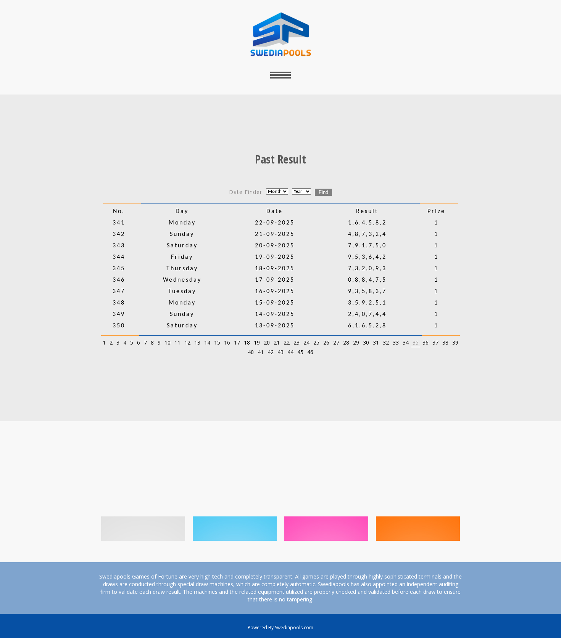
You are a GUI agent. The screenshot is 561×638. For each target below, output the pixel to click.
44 (290, 352)
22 (287, 342)
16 (227, 342)
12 (187, 342)
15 (217, 342)
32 (386, 342)
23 (296, 342)
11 (177, 342)
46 (310, 352)
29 (356, 342)
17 (237, 342)
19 (257, 342)
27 (336, 342)
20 (267, 342)
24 (306, 342)
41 (261, 352)
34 (406, 342)
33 (396, 342)
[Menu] (280, 75)
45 (300, 352)
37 (435, 342)
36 (425, 342)
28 (346, 342)
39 (455, 342)
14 (207, 342)
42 (271, 352)
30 (366, 342)
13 (197, 342)
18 (247, 342)
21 (277, 342)
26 (326, 342)
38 (445, 342)
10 (167, 342)
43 (280, 352)
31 (376, 342)
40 (251, 352)
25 (316, 342)
